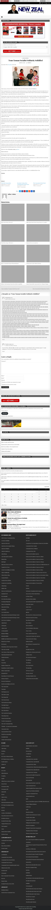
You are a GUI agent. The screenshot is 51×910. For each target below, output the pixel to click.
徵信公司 (4, 327)
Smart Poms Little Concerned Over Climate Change (37, 284)
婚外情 (9, 313)
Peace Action (28, 630)
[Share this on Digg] (32, 191)
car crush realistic (5, 480)
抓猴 (12, 311)
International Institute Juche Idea (33, 783)
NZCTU (3, 807)
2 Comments (29, 62)
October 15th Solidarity (6, 813)
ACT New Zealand (5, 745)
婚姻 (32, 324)
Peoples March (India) (30, 820)
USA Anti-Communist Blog (7, 723)
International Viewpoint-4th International (35, 859)
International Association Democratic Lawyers (36, 851)
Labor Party (28, 607)
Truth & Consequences (6, 721)
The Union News (5, 710)
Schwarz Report (4, 678)
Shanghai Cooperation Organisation (33, 828)
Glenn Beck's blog (5, 607)
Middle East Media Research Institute (9, 638)
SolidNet (28, 883)
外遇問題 (31, 305)
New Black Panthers (30, 620)
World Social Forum (30, 899)
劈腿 (3, 308)
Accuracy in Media (5, 540)
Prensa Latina (4, 848)
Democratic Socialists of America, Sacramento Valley (37, 575)
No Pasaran (3, 644)
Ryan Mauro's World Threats (7, 676)
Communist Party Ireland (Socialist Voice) (10, 865)
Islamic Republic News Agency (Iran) (34, 788)
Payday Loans (39, 347)
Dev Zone (3, 770)
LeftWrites (28, 806)
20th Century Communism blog (8, 538)
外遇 (6, 305)
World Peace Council (30, 896)
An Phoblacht (4, 854)
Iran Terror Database (6, 620)
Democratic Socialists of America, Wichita (35, 580)
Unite (2, 829)
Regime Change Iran (5, 665)
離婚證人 (19, 326)
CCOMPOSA (28, 753)
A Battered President (5, 451)
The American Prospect (31, 657)
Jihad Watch (4, 622)
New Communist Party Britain (7, 875)
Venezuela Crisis (5, 729)
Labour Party (4, 797)
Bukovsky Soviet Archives (7, 564)
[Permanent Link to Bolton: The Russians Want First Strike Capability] (13, 274)
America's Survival (5, 543)
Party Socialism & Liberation (32, 628)
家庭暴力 (6, 313)
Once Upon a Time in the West (7, 652)
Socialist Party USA (30, 649)
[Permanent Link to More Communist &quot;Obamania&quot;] (13, 253)
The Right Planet (4, 705)
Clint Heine (3, 748)
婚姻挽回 (19, 323)
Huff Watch (3, 609)
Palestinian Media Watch (6, 654)
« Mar (2, 505)
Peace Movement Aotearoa (7, 815)
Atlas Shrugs (4, 553)
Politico (3, 660)
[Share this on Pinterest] (25, 191)
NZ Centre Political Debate (7, 756)
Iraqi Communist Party (31, 785)
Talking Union (29, 654)
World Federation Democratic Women (34, 888)
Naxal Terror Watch (5, 641)
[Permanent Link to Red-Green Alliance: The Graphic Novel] (4, 526)
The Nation (28, 662)
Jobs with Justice (29, 604)
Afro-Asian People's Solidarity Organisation (35, 839)
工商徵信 (36, 331)
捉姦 (7, 312)
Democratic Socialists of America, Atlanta (34, 556)
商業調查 (31, 309)
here (18, 149)
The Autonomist (4, 686)
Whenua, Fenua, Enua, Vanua (32, 833)
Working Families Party (31, 676)
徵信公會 (14, 329)
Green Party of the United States (33, 593)
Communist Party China (31, 764)
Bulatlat (27, 748)
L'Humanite (3, 873)
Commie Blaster (4, 577)
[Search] (49, 3)
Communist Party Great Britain (8, 859)
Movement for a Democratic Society (33, 614)
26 (18, 501)
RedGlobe (28, 872)
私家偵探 (24, 316)
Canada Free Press (5, 567)
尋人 (18, 308)
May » (5, 505)
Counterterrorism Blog (6, 583)
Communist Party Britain (6, 857)
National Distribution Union (7, 802)
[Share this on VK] (34, 191)
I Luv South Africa (5, 612)
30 (46, 501)
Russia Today (4, 881)
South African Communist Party (8, 892)
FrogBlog (3, 775)
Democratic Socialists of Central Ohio (34, 583)
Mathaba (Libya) (4, 890)
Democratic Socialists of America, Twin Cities (35, 577)
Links (27, 809)
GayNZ (2, 778)
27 (25, 501)
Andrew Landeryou (5, 551)
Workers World (29, 673)
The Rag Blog (29, 668)
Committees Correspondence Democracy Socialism (37, 543)
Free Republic (4, 596)
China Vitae (28, 756)
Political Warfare (5, 657)
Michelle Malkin (4, 636)
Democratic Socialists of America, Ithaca (34, 569)
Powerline (3, 662)
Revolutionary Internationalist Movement (35, 878)
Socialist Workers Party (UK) (7, 883)
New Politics (28, 622)
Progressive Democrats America (33, 636)
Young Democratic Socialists (32, 678)
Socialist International (30, 880)
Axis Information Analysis (6, 556)
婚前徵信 (32, 330)
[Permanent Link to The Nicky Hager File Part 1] (13, 233)
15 (39, 496)
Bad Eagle (3, 561)
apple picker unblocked (6, 476)
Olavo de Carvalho (5, 649)
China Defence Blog (5, 575)
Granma (3, 843)
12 (18, 496)
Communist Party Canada (31, 546)
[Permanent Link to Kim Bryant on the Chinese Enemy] (38, 253)
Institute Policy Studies (31, 599)
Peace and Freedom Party (31, 633)
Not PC (2, 753)
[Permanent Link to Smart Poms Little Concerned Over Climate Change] (38, 274)
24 (4, 501)
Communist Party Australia (31, 759)
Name (3, 375)
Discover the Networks (6, 591)
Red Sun (27, 870)
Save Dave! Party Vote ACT (7, 222)
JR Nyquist (3, 625)
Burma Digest (29, 751)
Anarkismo (28, 842)
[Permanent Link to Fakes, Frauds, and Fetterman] (4, 514)
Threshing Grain (4, 715)
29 (39, 501)
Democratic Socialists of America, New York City (36, 572)
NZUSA (3, 810)
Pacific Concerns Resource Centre (33, 814)
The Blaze (3, 689)
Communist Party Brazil (6, 840)
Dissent (27, 588)
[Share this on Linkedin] (27, 191)
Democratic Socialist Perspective (33, 775)
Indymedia (3, 791)
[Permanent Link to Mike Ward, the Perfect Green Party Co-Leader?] (38, 212)
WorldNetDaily (4, 737)
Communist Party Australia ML (32, 761)
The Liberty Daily (5, 694)
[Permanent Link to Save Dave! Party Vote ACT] (13, 212)
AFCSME (28, 538)
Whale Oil (3, 764)
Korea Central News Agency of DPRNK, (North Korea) (37, 801)
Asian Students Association (31, 745)
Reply (3, 339)
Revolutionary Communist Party (33, 644)
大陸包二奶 (35, 320)
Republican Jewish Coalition (7, 668)
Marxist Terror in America (32, 242)
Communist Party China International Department (36, 767)
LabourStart (28, 862)
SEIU (27, 646)
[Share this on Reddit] (29, 191)
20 (25, 499)
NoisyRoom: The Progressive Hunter (9, 646)
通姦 (28, 306)
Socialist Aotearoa (5, 818)
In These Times (29, 596)
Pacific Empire (4, 761)
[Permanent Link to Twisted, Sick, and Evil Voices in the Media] (4, 520)
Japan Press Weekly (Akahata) (32, 790)
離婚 (7, 326)
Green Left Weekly (30, 777)
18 (11, 499)
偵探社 (25, 315)
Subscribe (5, 413)
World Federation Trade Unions (33, 894)
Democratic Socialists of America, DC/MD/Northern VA (37, 564)
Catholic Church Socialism (6, 449)
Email (2, 378)
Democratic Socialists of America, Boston (34, 559)
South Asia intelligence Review (8, 683)
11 (11, 496)
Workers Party (4, 834)
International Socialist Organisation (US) (34, 601)
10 (4, 496)
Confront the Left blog (6, 580)
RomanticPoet (4, 673)
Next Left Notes (29, 625)
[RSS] (48, 3)
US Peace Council (29, 670)
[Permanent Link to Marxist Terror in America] (38, 233)
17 (4, 499)
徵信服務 (4, 336)
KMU (27, 798)
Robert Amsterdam (5, 670)
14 (32, 496)
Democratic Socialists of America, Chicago (35, 561)
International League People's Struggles (34, 854)
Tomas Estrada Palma (6, 718)
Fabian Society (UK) (5, 867)
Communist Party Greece (6, 862)
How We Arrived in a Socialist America (14, 470)
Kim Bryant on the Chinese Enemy (33, 263)
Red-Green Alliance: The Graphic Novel (9, 446)
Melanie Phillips (4, 633)
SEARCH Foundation (30, 825)
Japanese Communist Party (32, 793)
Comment (3, 361)
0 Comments (16, 513)
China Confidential (5, 572)
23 (46, 499)
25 (11, 501)
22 (39, 499)
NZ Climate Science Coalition (7, 759)
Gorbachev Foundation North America (34, 591)
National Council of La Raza (31, 617)
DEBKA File (3, 588)
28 (32, 501)
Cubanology (4, 585)
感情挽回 (33, 322)
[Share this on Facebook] (22, 191)
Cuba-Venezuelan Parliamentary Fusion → (41, 288)
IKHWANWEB (29, 780)
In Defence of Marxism (31, 848)
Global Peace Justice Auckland (7, 781)
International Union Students (32, 856)
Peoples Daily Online (30, 817)
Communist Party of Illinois (32, 548)
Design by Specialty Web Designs (25, 908)
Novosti (3, 878)
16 (46, 496)
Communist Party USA (30, 551)
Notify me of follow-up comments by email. (11, 382)
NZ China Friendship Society (7, 805)
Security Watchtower (6, 681)
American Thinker (5, 548)
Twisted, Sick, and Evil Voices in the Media (10, 444)
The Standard (4, 826)
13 (25, 496)
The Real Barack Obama (6, 702)
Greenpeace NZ (4, 789)
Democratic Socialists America (32, 553)
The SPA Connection (6, 183)
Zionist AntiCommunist (6, 739)
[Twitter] (42, 3)
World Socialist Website (31, 902)
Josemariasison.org (30, 796)
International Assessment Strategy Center (10, 614)
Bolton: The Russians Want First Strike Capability (11, 284)
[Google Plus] (45, 3)
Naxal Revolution (29, 812)
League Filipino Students (31, 804)
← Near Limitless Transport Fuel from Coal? (10, 288)
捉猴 (20, 311)
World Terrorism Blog (6, 734)
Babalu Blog (3, 559)
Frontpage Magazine (5, 601)
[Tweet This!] (20, 191)
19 (18, 499)
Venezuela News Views (6, 731)
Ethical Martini (4, 773)
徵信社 (3, 301)
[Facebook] (43, 3)
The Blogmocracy (5, 691)
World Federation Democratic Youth (33, 891)
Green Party (4, 783)
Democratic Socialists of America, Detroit (35, 567)
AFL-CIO (28, 540)
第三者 (42, 313)
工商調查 (20, 309)
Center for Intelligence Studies (8, 569)
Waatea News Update (6, 831)
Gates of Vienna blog (5, 604)
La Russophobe (4, 630)
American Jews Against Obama (8, 546)
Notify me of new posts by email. (9, 384)
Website (3, 380)
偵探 (44, 313)
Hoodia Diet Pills (17, 349)
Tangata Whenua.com (6, 823)
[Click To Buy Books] (23, 37)
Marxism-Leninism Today (31, 867)
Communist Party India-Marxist (32, 769)
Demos (27, 585)
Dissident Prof (4, 593)
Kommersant (4, 870)
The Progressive (29, 665)
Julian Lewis (4, 628)
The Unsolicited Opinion (6, 713)
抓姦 (34, 309)
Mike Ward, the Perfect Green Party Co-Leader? (36, 222)
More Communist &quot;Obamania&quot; (10, 263)
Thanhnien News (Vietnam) (32, 830)
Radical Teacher (29, 641)
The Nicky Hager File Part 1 (7, 242)
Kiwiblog (3, 751)
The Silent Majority (5, 707)
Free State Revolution (6, 599)
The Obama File (4, 697)
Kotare (2, 794)
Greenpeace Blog (5, 786)
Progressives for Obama (31, 638)
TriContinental (29, 886)
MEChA (27, 612)
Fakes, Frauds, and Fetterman (7, 442)
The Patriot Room (5, 699)
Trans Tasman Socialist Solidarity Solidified (25, 60)
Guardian (10, 64)
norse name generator (6, 473)
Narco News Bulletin (5, 845)
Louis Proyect (29, 609)
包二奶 (14, 320)
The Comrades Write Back (39, 183)
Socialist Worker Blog (6, 821)
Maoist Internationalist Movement (33, 864)
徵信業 (40, 337)
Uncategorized (25, 58)
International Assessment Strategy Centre (10, 617)
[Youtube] (46, 3)
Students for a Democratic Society (33, 652)
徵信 (32, 302)
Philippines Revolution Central (32, 822)
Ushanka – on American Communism (9, 726)
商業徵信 (32, 333)
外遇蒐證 (25, 306)
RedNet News (29, 875)
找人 (14, 308)
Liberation (3, 799)
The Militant (28, 660)
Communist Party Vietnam (31, 772)
